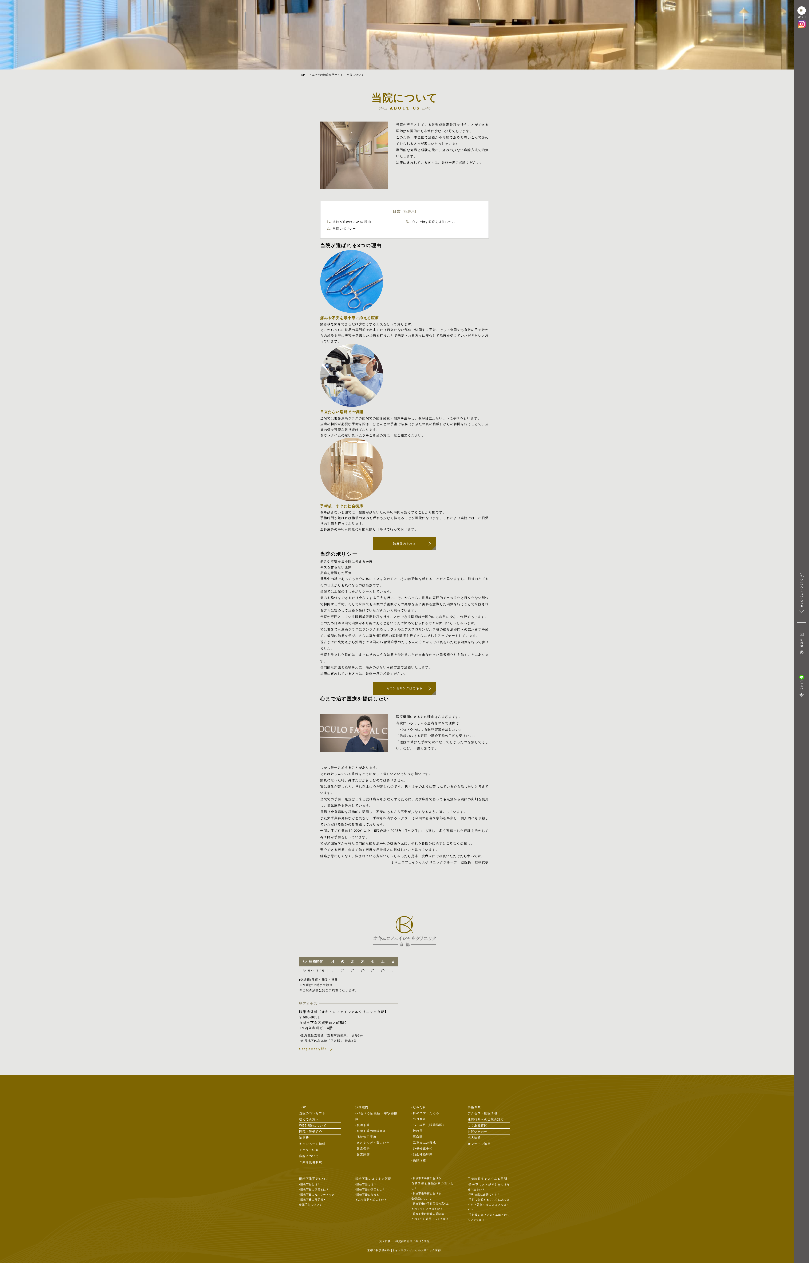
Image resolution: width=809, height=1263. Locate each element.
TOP (302, 74)
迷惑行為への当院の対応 (486, 1119)
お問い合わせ (478, 1131)
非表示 (409, 212)
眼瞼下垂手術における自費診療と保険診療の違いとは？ (432, 1183)
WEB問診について (312, 1125)
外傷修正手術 (423, 1148)
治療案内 (361, 1107)
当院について (355, 74)
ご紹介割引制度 (310, 1162)
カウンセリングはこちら (404, 688)
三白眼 (418, 1136)
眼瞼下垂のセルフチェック (317, 1194)
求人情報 (474, 1137)
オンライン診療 (479, 1143)
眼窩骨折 (363, 1148)
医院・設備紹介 (310, 1131)
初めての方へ (309, 1119)
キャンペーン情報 (312, 1143)
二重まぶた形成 (424, 1142)
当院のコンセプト (312, 1113)
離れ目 (418, 1130)
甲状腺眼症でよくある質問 (487, 1178)
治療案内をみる (404, 543)
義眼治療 (419, 1160)
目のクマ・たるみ (426, 1113)
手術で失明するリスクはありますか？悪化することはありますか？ (489, 1204)
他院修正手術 (366, 1137)
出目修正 (419, 1119)
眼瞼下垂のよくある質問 (373, 1178)
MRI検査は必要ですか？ (484, 1194)
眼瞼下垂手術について (315, 1178)
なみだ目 (419, 1107)
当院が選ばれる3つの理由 (349, 221)
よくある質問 (478, 1125)
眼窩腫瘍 (363, 1154)
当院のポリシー (341, 228)
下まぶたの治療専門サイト (326, 74)
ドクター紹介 (309, 1150)
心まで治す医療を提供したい (430, 221)
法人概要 (385, 1241)
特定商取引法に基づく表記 (412, 1241)
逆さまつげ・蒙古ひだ (373, 1142)
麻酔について (309, 1156)
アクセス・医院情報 (482, 1113)
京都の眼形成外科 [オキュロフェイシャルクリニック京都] (404, 1250)
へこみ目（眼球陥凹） (429, 1125)
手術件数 (474, 1107)
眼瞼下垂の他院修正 (371, 1131)
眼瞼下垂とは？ (310, 1184)
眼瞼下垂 (363, 1125)
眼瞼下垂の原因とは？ (314, 1189)
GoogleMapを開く (313, 1048)
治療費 (304, 1137)
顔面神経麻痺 (423, 1154)
